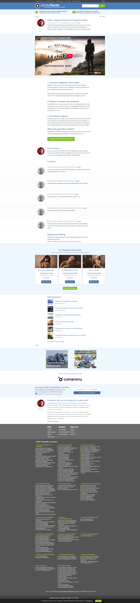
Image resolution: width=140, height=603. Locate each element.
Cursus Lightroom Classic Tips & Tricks (91, 457)
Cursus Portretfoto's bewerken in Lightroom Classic (89, 452)
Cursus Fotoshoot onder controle (44, 542)
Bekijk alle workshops (70, 288)
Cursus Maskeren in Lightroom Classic (91, 449)
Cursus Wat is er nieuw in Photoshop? (46, 514)
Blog (49, 427)
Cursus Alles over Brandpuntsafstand (45, 462)
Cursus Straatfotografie (64, 450)
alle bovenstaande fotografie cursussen (68, 591)
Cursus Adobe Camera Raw (43, 492)
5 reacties (78, 22)
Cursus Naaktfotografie (42, 547)
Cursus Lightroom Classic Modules (90, 450)
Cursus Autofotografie (41, 556)
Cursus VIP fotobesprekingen (43, 570)
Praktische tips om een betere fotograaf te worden (68, 314)
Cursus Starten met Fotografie (43, 448)
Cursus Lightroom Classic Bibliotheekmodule (87, 464)
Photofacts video (51, 432)
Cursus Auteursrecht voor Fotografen (67, 572)
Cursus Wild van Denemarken (43, 529)
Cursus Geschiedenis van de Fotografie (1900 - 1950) (43, 458)
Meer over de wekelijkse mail (42, 391)
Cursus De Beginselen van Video (89, 557)
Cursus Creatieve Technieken (88, 485)
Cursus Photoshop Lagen (42, 493)
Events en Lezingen (63, 584)
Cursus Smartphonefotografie (66, 470)
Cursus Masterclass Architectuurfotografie (63, 456)
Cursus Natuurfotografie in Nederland (45, 525)
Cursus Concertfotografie (64, 446)
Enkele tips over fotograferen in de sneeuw (66, 301)
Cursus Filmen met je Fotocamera (89, 556)
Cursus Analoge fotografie (87, 496)
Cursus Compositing (41, 504)
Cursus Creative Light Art (87, 498)
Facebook (39, 394)
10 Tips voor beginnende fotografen (64, 321)
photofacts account (54, 597)
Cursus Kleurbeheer (63, 458)
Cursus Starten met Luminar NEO (67, 485)
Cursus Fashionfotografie (64, 541)
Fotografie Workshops (50, 1)
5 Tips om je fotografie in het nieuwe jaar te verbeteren (69, 308)
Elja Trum (66, 22)
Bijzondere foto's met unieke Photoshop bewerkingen (69, 328)
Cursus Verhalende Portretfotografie (45, 543)
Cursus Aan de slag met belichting (45, 450)
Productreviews (62, 576)
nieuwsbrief (62, 597)
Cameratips (39, 454)
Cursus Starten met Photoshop (44, 486)
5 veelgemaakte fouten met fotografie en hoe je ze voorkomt (70, 335)
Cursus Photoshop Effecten (43, 510)
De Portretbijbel (62, 429)
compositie (50, 155)
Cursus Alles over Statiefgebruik (44, 466)
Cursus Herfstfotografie (42, 523)
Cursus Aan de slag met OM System (67, 474)
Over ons (74, 427)
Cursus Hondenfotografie (87, 520)
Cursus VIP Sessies (63, 580)
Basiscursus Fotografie (42, 461)
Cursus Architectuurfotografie (65, 449)
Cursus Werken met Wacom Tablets (67, 567)
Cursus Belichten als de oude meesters (68, 539)
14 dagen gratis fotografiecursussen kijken (61, 138)
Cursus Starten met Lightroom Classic (90, 446)
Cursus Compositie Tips (64, 475)
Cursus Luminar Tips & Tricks (66, 486)
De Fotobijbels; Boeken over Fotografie (87, 11)
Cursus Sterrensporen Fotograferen (67, 526)
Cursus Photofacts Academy (65, 586)
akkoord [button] (98, 600)
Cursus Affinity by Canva (64, 575)
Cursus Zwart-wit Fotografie (88, 494)
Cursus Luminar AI (63, 488)
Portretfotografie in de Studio (70, 270)
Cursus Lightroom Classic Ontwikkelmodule (87, 455)
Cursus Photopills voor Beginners (44, 567)
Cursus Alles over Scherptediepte (44, 449)
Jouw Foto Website (76, 1)
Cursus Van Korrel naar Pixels (66, 469)
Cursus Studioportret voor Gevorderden (68, 537)
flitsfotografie (67, 155)
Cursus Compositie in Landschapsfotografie (64, 528)
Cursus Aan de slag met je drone (66, 571)
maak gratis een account (74, 241)
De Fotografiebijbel (63, 434)
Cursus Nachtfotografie (64, 465)
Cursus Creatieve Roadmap (88, 489)
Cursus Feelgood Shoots (42, 550)
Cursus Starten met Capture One (66, 568)
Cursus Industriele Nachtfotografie (67, 478)
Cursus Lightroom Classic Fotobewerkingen (87, 459)
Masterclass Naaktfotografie (46, 270)
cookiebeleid (89, 600)
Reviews (49, 429)
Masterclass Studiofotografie (65, 535)
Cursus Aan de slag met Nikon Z (66, 480)
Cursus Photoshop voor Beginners (45, 485)
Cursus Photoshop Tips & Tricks (44, 506)
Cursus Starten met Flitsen (43, 537)
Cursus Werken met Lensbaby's (89, 490)
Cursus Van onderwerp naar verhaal (90, 488)
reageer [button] (79, 167)
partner (76, 597)
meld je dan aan (62, 241)
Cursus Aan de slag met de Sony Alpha (68, 473)
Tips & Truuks (50, 436)
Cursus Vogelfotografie (87, 519)
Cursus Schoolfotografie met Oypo (67, 559)
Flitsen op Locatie (94, 270)
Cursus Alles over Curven (42, 509)
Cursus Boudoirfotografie (42, 538)
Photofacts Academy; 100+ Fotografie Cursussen (53, 11)
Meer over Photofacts (52, 421)
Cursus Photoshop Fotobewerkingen (45, 507)
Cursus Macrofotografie (42, 524)
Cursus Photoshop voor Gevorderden (45, 490)
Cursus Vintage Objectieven (88, 500)
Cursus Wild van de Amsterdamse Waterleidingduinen (44, 527)
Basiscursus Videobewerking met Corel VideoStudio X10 (89, 562)
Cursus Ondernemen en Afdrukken (67, 557)
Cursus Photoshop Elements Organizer (46, 502)
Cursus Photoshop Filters (42, 505)
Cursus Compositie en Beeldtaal (44, 460)
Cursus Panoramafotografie (65, 463)
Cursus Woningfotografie (42, 557)
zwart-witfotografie (58, 155)
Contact (72, 429)
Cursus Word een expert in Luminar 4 (68, 489)
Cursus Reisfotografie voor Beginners (68, 448)
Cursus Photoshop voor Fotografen (45, 488)
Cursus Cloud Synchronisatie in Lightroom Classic (89, 469)
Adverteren (73, 434)
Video (103, 16)
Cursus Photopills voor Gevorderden (45, 568)
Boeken (49, 434)
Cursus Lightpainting (86, 497)
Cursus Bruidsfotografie (87, 535)
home (37, 16)
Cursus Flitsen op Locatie (42, 541)
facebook (68, 597)
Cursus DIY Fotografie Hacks (66, 479)
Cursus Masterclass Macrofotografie (45, 521)
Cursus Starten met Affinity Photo (66, 574)
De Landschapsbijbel (64, 432)
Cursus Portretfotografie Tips (43, 535)
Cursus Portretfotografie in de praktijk (45, 539)
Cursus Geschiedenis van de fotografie (46, 456)
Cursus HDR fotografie (64, 462)
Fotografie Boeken (60, 1)
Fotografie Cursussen (39, 1)
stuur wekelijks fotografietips (87, 392)
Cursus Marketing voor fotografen (67, 556)
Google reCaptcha (58, 394)
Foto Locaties (68, 1)
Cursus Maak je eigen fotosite (66, 587)
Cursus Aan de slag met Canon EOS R (68, 477)
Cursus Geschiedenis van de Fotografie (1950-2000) (43, 464)
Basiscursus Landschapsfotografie (67, 522)
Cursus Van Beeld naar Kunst (88, 486)
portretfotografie (76, 155)
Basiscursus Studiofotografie (65, 538)
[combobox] (90, 5)
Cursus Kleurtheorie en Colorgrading (45, 489)
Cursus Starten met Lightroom (88, 448)
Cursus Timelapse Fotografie (65, 471)
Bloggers (72, 432)
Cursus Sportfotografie (64, 454)
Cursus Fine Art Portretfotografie (44, 551)
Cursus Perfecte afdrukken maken (67, 570)
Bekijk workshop (46, 281)
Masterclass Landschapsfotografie (67, 520)
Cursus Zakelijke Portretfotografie (44, 549)
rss (73, 597)
